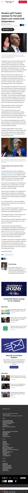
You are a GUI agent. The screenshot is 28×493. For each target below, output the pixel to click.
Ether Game (5, 443)
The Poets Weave (6, 452)
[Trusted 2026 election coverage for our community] (14, 289)
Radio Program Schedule (8, 421)
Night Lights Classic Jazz (8, 451)
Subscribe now (14, 367)
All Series (4, 441)
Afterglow (5, 442)
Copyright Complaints (6, 414)
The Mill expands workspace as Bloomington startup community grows (17, 394)
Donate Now (5, 463)
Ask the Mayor (6, 434)
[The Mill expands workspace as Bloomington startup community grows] (5, 394)
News (4, 429)
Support (4, 461)
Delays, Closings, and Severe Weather (10, 431)
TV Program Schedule (7, 423)
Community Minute (6, 436)
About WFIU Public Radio (8, 420)
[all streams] (26, 491)
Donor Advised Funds (7, 468)
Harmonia (5, 445)
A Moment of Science (7, 448)
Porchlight (5, 453)
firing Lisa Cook (10, 174)
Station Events (6, 425)
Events (4, 458)
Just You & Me (6, 446)
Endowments (5, 469)
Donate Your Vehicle (7, 466)
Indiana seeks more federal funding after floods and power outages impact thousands (18, 319)
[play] (2, 491)
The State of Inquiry (7, 454)
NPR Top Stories (9, 254)
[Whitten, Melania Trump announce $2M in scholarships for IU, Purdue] (5, 378)
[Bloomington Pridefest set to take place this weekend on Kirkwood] (5, 311)
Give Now (23, 2)
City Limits (5, 435)
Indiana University (15, 413)
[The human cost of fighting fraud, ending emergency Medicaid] (5, 386)
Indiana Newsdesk (6, 432)
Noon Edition (5, 433)
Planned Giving (6, 470)
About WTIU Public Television (8, 422)
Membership (5, 464)
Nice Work (5, 450)
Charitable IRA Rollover (7, 467)
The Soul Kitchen (6, 455)
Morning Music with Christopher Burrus (10, 449)
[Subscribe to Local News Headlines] (14, 345)
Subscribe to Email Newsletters (9, 426)
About (4, 418)
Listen (4, 438)
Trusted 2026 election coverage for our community (13, 300)
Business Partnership (7, 465)
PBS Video (5, 424)
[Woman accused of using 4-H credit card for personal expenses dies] (5, 328)
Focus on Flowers (6, 444)
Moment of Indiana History (8, 447)
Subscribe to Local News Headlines (14, 356)
